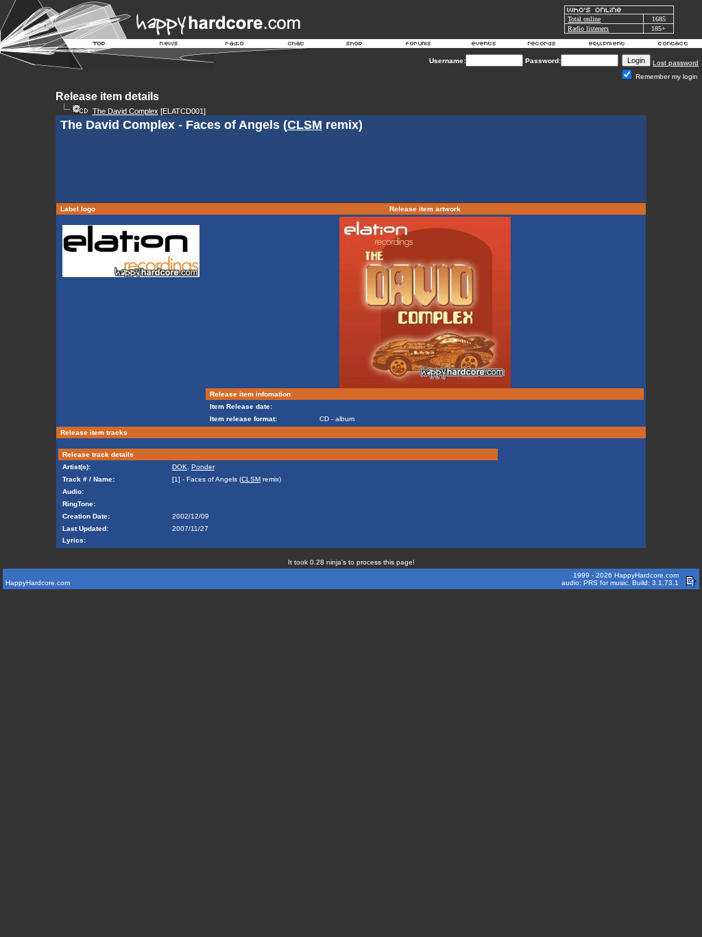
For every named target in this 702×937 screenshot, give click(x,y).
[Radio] (235, 45)
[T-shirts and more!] (354, 45)
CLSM (304, 125)
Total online (584, 19)
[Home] (99, 45)
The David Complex (125, 111)
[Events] (483, 45)
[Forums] (418, 45)
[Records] (541, 45)
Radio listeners (588, 28)
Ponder (203, 467)
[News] (167, 45)
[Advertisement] (351, 169)
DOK (179, 467)
